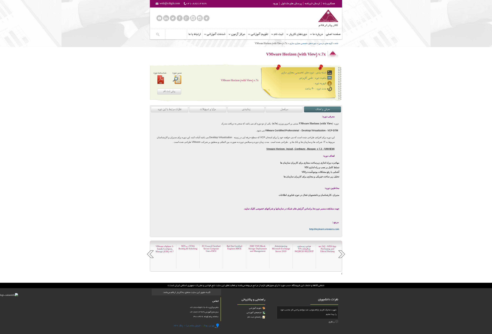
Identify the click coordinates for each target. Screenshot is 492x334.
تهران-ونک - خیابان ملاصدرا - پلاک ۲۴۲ (194, 326)
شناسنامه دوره (160, 73)
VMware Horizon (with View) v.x (239, 81)
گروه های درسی (325, 43)
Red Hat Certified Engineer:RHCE (234, 247)
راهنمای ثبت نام (254, 317)
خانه (336, 43)
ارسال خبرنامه (312, 3)
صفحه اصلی (333, 34)
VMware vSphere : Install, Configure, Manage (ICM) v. (165, 249)
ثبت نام (278, 34)
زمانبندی (246, 109)
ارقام (328, 18)
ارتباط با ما (195, 34)
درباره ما (318, 34)
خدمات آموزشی (216, 34)
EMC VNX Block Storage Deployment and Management (257, 249)
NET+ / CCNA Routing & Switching (188, 247)
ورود (275, 3)
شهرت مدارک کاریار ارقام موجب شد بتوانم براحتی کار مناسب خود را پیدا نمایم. (308, 312)
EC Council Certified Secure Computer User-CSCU (211, 249)
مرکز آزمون (238, 34)
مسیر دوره (177, 73)
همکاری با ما (329, 3)
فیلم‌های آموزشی (254, 312)
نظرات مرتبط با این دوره (169, 109)
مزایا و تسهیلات (208, 109)
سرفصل (284, 109)
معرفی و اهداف (322, 109)
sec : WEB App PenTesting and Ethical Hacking (327, 249)
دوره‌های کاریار (298, 34)
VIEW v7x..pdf (160, 79)
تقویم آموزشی (259, 34)
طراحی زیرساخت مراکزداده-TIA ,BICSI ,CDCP (304, 249)
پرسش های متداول (291, 3)
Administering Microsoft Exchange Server (281, 249)
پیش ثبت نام (169, 91)
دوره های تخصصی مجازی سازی (302, 43)
